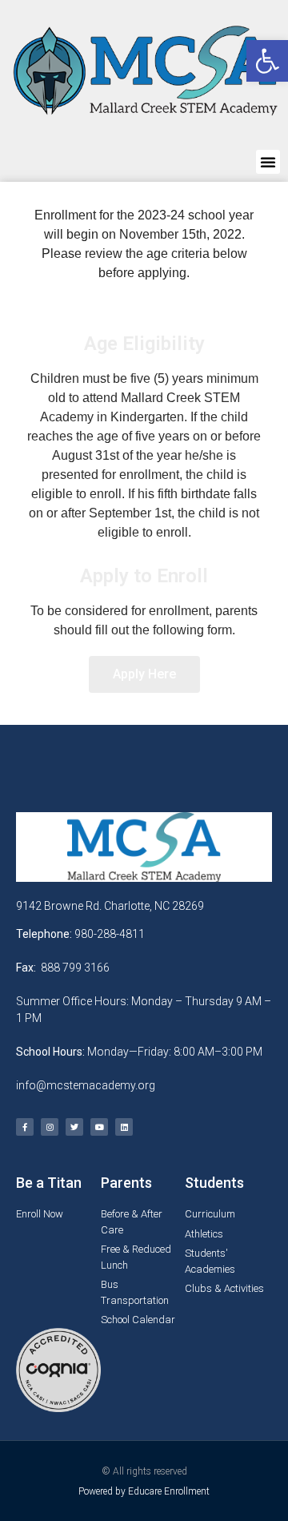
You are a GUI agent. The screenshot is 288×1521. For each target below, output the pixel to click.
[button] (268, 162)
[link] (267, 61)
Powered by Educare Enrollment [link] (144, 1491)
